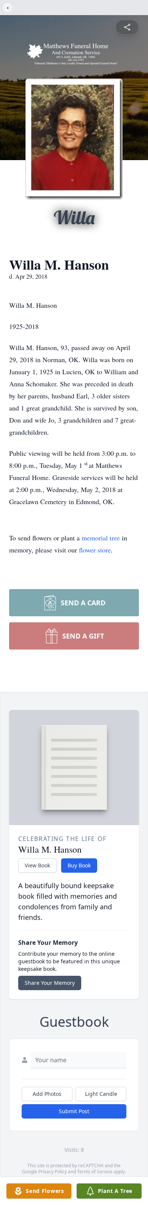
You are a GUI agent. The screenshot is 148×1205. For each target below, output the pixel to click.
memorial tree (101, 537)
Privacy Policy (52, 1171)
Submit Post (74, 1111)
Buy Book (79, 865)
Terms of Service (94, 1171)
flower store (95, 549)
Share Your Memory (50, 982)
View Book (37, 865)
